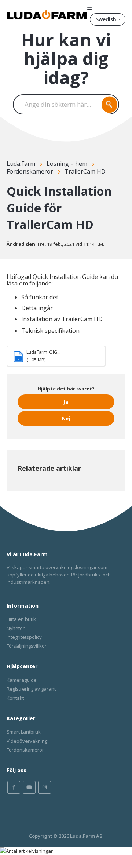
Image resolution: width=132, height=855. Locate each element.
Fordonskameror (30, 171)
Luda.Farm (21, 164)
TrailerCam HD (85, 171)
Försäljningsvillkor (27, 646)
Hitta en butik (21, 619)
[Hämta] (52, 432)
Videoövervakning (27, 741)
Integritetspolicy (24, 637)
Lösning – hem (67, 164)
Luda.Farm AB (86, 836)
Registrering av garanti (32, 688)
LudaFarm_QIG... (43, 352)
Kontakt (15, 698)
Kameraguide (22, 680)
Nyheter (16, 628)
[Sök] (110, 104)
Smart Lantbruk (24, 731)
